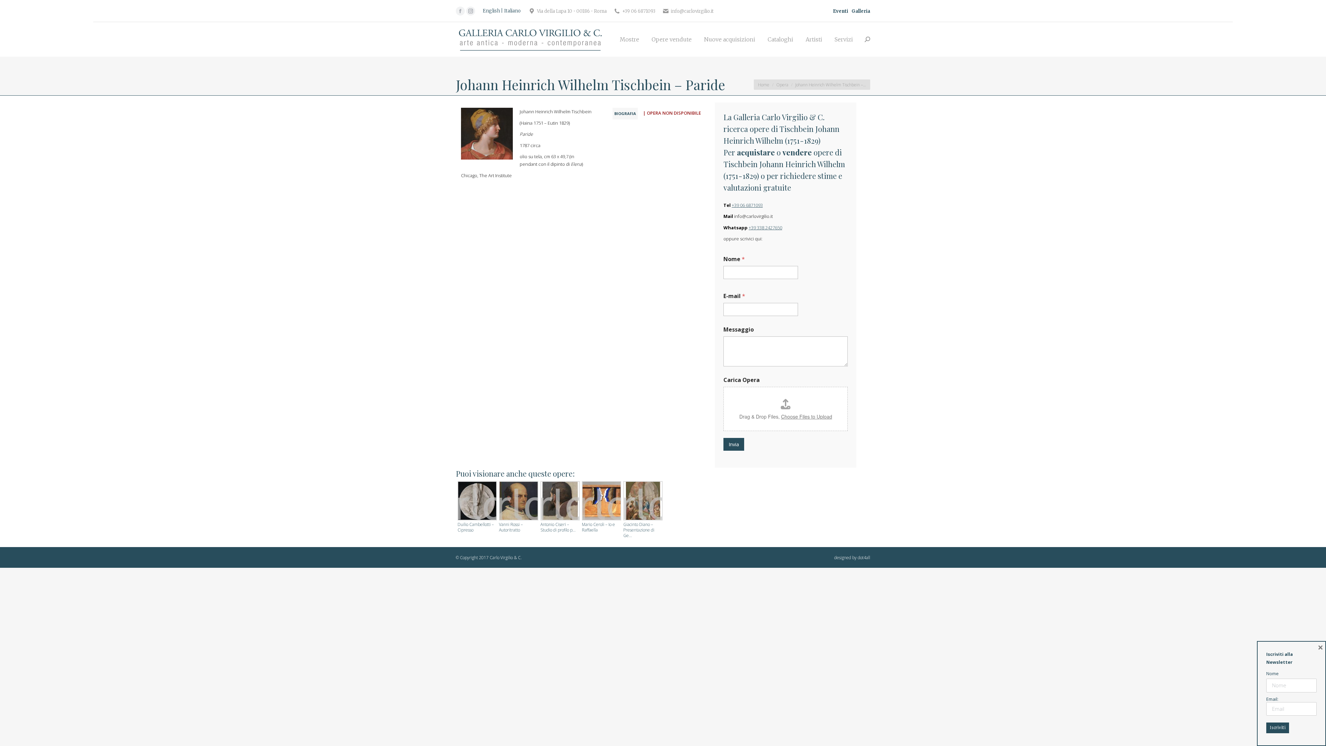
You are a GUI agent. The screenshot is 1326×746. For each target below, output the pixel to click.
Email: (1272, 699)
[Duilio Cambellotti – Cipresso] (477, 501)
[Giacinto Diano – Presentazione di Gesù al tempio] (642, 501)
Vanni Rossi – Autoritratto (511, 527)
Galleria (861, 11)
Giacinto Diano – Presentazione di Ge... (638, 530)
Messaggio (738, 329)
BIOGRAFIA (625, 113)
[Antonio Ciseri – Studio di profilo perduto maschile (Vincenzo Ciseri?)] (559, 501)
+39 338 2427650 (765, 227)
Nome (734, 259)
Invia (734, 444)
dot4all (864, 558)
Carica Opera (741, 380)
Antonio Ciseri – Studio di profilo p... (558, 527)
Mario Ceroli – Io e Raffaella (598, 527)
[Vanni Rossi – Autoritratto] (518, 501)
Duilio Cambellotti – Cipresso (476, 527)
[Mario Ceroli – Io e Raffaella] (601, 501)
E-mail (734, 296)
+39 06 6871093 (747, 205)
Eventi (840, 11)
